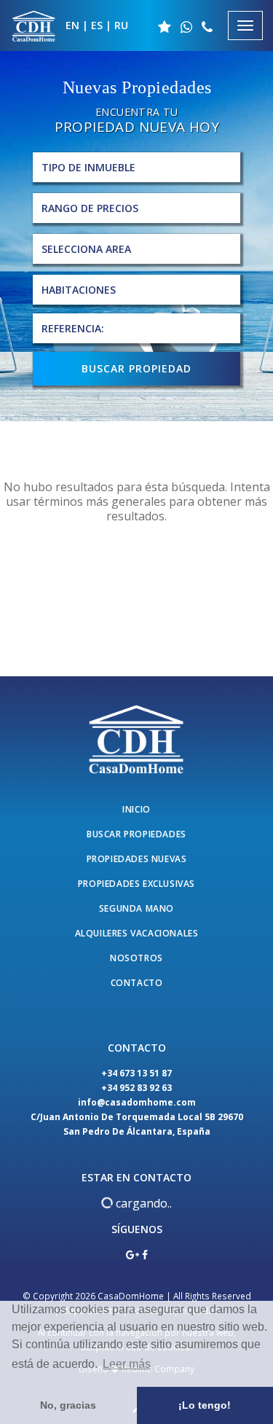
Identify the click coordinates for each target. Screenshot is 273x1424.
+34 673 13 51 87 (136, 1073)
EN (72, 25)
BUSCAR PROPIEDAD (136, 368)
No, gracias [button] (68, 1405)
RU (121, 25)
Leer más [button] (127, 1364)
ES (97, 25)
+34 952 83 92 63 (136, 1087)
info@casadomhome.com (137, 1102)
